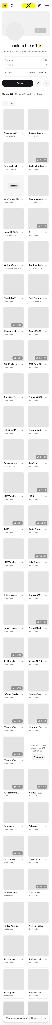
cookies (21, 1018)
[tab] (7, 94)
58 (46, 60)
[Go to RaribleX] (28, 5)
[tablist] (41, 94)
